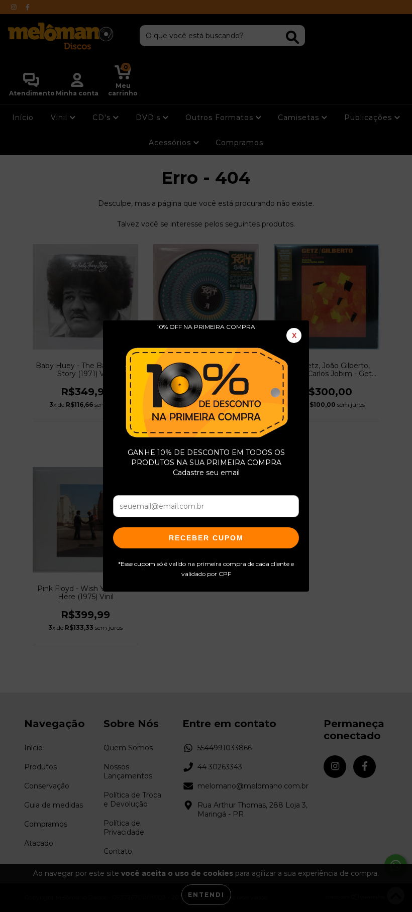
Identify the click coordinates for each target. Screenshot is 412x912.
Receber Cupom (206, 538)
